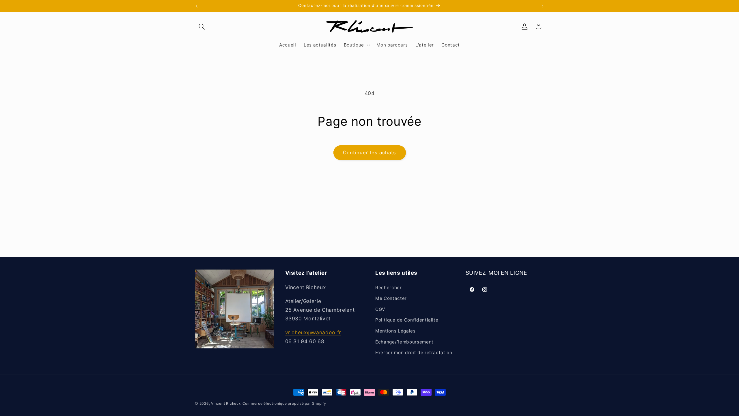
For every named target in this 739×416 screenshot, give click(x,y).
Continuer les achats (369, 152)
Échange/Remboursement (404, 342)
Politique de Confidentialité (406, 320)
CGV (380, 309)
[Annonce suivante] (542, 6)
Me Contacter (391, 298)
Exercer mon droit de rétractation (413, 352)
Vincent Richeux (226, 403)
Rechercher (388, 287)
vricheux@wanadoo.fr (313, 332)
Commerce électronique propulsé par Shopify (284, 403)
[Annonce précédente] (196, 6)
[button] (202, 26)
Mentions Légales (395, 331)
